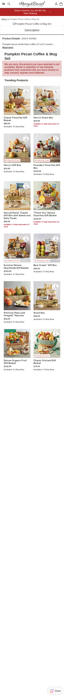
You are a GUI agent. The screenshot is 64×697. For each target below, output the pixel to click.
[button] (32, 12)
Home (4, 19)
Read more (7, 47)
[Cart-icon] (61, 4)
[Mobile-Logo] (32, 4)
